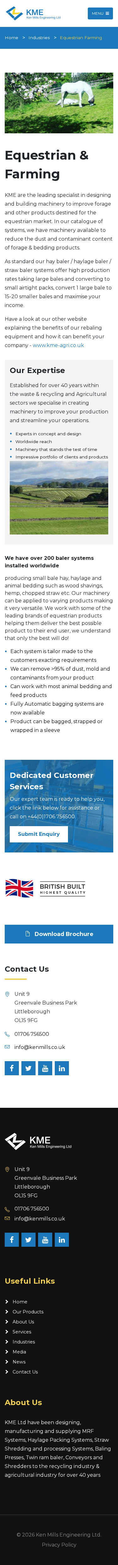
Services (22, 1332)
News (19, 1362)
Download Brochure (63, 934)
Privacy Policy (59, 1545)
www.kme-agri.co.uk (58, 345)
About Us (23, 1322)
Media (19, 1352)
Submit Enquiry (39, 834)
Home (11, 37)
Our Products (28, 1312)
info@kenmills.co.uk (39, 1047)
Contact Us (25, 1372)
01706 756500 (31, 1034)
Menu (98, 13)
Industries (39, 37)
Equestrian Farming (81, 37)
